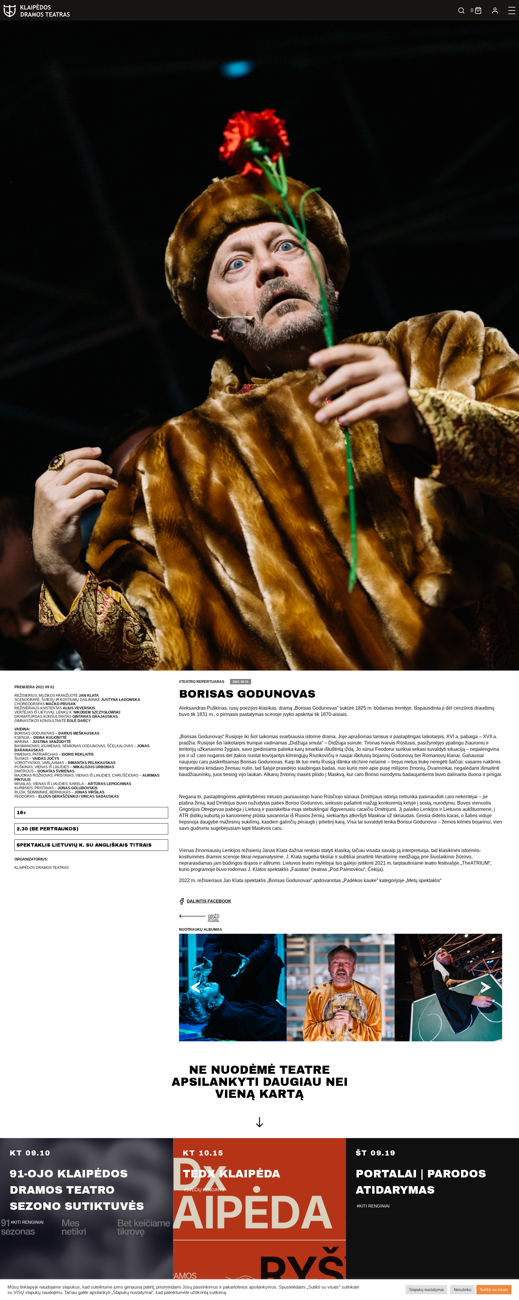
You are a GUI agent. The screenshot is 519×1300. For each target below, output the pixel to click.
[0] (478, 10)
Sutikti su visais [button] (494, 1289)
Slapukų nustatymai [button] (426, 1289)
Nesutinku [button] (462, 1289)
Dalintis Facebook (209, 901)
